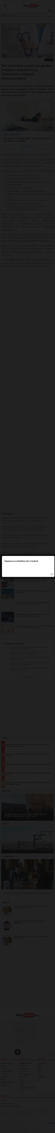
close (51, 574)
